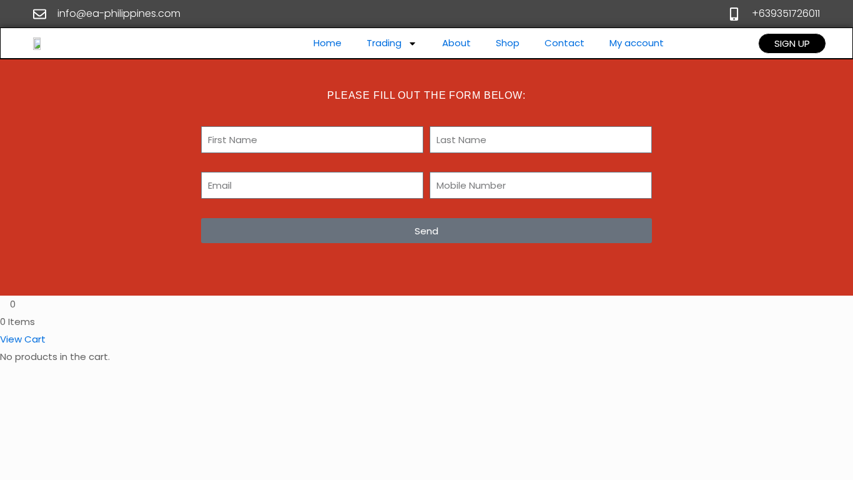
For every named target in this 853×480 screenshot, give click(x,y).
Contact (564, 42)
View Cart (23, 339)
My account (636, 42)
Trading (384, 42)
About (456, 42)
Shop (508, 42)
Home (327, 42)
